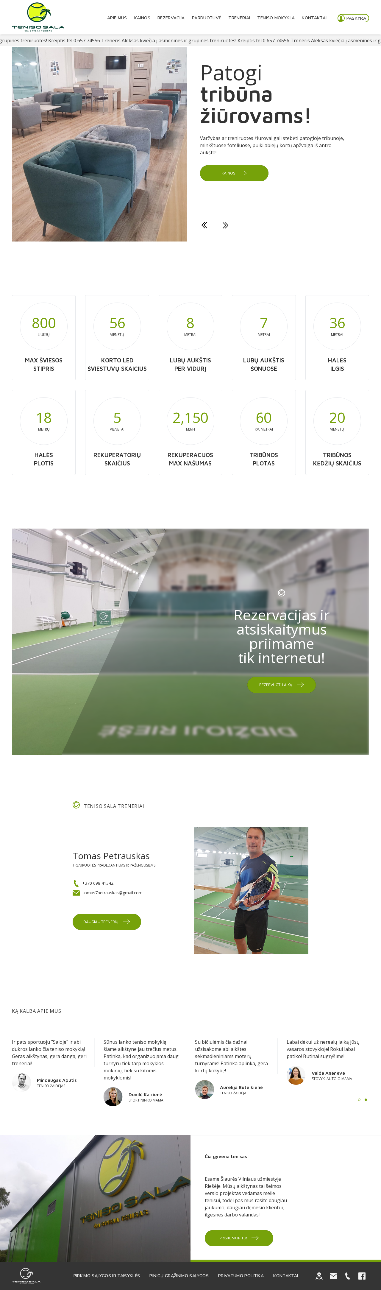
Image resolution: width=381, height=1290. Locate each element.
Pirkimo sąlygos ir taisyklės (107, 1276)
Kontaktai (314, 18)
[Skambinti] (347, 1276)
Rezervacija (171, 18)
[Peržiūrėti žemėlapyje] (319, 1276)
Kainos (142, 18)
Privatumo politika (241, 1276)
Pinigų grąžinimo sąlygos (178, 1276)
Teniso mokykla (276, 18)
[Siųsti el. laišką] (333, 1276)
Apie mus (117, 18)
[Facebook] (362, 1276)
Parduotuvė (206, 18)
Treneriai (239, 18)
